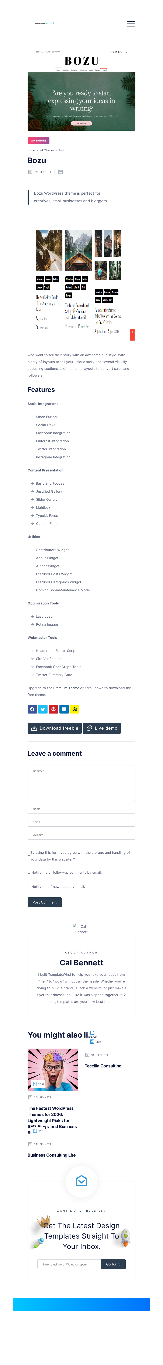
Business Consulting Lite (52, 1155)
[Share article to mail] (74, 709)
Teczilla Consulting (103, 1065)
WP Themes (38, 140)
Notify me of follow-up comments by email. (66, 872)
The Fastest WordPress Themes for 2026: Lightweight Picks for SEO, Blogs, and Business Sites (52, 1120)
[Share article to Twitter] (43, 709)
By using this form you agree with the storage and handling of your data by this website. (80, 855)
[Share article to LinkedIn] (64, 709)
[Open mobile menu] (129, 24)
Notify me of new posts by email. (58, 886)
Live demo (106, 728)
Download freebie (59, 728)
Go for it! (113, 1264)
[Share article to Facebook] (32, 709)
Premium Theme (66, 688)
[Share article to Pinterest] (53, 709)
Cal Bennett (42, 171)
